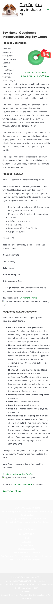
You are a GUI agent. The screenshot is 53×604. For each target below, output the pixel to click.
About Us (26, 541)
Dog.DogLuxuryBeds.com (31, 9)
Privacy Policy (26, 545)
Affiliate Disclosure (26, 548)
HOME (26, 538)
